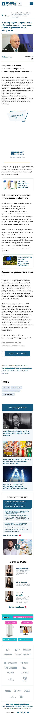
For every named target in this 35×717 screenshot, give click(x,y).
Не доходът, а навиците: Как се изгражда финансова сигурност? (15, 502)
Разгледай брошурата (22, 617)
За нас (7, 704)
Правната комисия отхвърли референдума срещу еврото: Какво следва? (25, 261)
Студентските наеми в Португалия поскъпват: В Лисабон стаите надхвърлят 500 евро (17, 461)
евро (14, 387)
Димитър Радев (9, 394)
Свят (5, 427)
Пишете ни (27, 708)
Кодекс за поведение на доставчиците (11, 706)
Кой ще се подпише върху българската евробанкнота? (23, 184)
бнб (20, 387)
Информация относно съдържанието (14, 708)
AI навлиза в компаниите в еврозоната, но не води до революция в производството (15, 486)
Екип (12, 704)
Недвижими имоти (9, 455)
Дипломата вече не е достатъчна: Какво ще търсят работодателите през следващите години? (16, 525)
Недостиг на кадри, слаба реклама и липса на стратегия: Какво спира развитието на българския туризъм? (17, 512)
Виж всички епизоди (10, 535)
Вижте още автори (16, 607)
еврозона (6, 387)
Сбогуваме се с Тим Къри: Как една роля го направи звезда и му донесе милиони (16, 433)
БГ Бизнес (7, 15)
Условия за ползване (28, 706)
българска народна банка (11, 391)
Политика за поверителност (21, 704)
